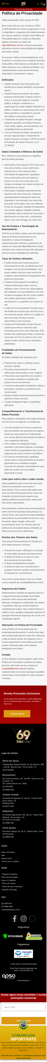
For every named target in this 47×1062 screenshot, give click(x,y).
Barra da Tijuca (11, 761)
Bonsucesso (9, 775)
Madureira (8, 811)
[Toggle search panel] (38, 4)
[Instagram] (23, 918)
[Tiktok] (32, 918)
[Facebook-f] (14, 918)
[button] (42, 4)
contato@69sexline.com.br (13, 669)
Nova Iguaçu (9, 827)
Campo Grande (11, 794)
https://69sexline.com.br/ (12, 45)
